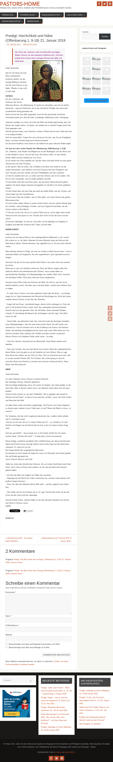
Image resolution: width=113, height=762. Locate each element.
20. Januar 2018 (13, 44)
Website (9, 635)
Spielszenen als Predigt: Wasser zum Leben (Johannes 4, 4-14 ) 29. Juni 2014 (94, 710)
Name (8, 616)
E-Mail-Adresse (12, 625)
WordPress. (70, 752)
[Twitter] (110, 313)
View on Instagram (98, 100)
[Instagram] (110, 318)
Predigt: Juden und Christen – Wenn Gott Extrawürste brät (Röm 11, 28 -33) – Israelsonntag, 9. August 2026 (56, 691)
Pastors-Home (20, 3)
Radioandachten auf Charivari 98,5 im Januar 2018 (57, 539)
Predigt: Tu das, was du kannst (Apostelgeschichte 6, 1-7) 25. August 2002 (94, 700)
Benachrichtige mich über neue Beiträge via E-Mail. (29, 647)
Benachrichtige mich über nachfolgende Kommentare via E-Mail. (34, 644)
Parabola (58, 752)
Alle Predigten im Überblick (90, 724)
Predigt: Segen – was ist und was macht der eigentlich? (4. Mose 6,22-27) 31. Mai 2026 (55, 700)
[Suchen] (30, 681)
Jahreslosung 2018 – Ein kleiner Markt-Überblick (19, 539)
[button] (86, 61)
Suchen (85, 32)
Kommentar (11, 592)
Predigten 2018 (30, 44)
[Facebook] (110, 308)
